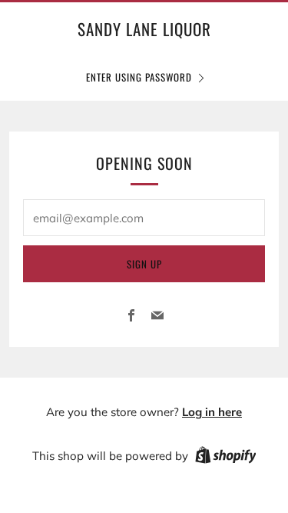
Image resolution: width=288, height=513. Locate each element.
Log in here (212, 412)
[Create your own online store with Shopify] (226, 457)
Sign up (144, 263)
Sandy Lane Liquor (144, 29)
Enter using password (139, 77)
